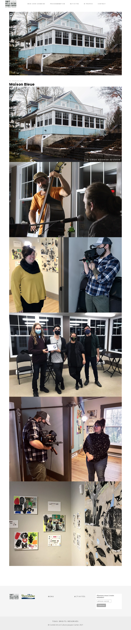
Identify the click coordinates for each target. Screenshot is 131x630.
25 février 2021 (16, 81)
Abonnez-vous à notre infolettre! (105, 596)
